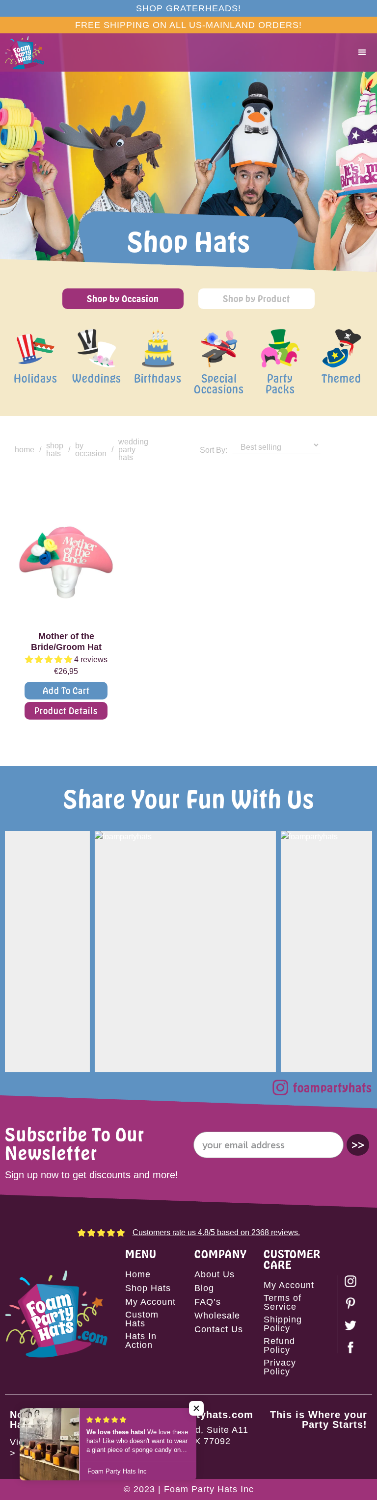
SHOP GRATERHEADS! (188, 8)
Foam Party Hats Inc (209, 1489)
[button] (362, 52)
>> (357, 1144)
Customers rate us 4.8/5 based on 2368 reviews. (216, 1232)
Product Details (66, 710)
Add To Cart (66, 690)
